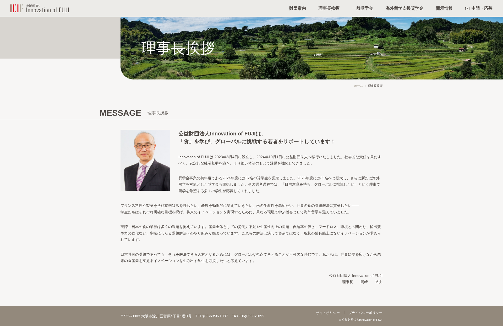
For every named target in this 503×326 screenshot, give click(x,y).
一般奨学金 (362, 8)
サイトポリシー (328, 313)
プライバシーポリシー (365, 313)
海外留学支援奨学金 (404, 8)
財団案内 (297, 8)
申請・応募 (482, 8)
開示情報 (444, 8)
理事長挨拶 (329, 8)
